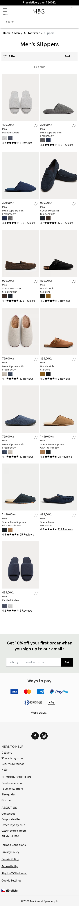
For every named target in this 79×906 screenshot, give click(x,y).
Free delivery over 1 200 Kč (39, 2)
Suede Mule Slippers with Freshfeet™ (52, 446)
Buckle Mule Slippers (47, 290)
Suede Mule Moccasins (47, 524)
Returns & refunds (12, 764)
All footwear (32, 33)
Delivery (6, 752)
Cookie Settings (11, 880)
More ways (38, 713)
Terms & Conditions (13, 845)
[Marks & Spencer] (38, 12)
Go (67, 662)
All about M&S (10, 836)
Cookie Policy (10, 859)
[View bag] (72, 10)
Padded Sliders (10, 132)
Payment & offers (12, 788)
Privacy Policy (10, 852)
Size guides (8, 794)
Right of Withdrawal (14, 873)
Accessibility (9, 866)
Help (4, 769)
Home (6, 33)
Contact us (8, 813)
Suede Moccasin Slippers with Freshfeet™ (49, 214)
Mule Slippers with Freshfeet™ (51, 134)
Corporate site (10, 819)
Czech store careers (13, 830)
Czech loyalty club (13, 825)
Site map (6, 800)
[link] (3, 891)
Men (17, 33)
